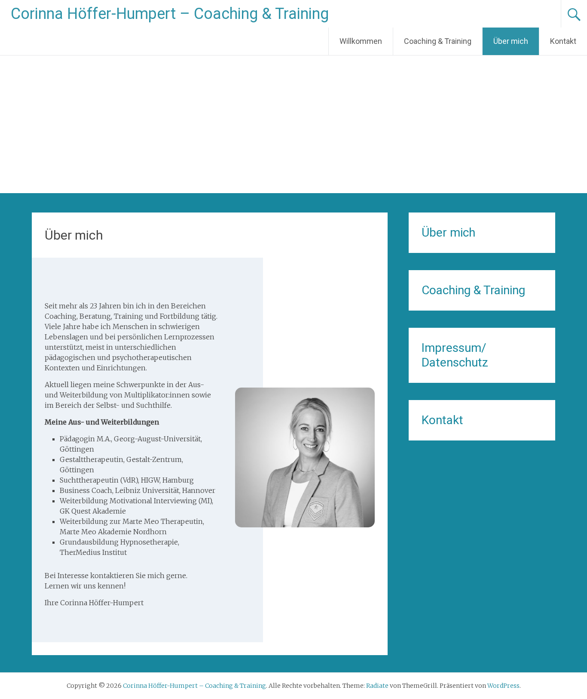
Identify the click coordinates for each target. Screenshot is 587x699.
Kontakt (563, 41)
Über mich (510, 41)
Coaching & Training (437, 41)
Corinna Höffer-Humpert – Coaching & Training (170, 14)
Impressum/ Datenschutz (455, 355)
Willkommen (360, 41)
